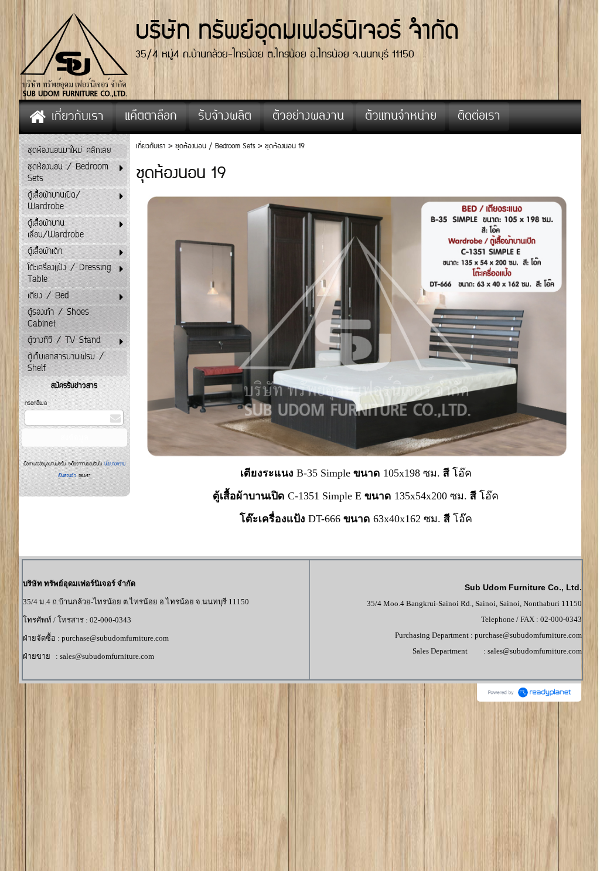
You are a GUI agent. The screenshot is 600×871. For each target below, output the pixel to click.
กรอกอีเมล (36, 403)
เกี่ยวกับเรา (151, 146)
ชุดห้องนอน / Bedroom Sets (215, 146)
